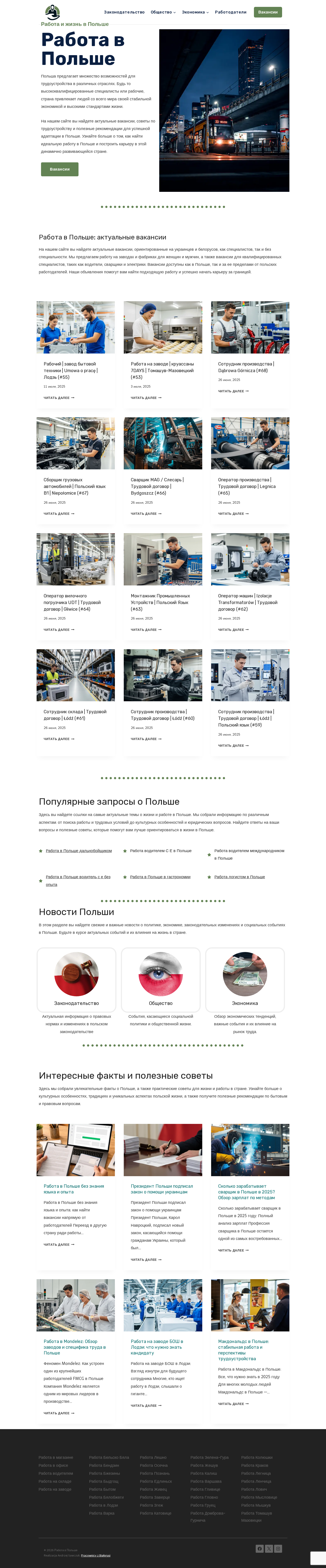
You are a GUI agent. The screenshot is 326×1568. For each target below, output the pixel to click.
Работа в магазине (56, 1457)
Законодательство (124, 12)
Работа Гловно (204, 1497)
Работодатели (230, 12)
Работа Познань (155, 1473)
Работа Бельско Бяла (109, 1457)
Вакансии (268, 12)
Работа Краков (254, 1465)
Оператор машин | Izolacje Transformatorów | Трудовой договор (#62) (247, 602)
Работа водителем (56, 1473)
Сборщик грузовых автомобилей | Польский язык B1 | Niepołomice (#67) (75, 486)
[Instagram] (278, 1549)
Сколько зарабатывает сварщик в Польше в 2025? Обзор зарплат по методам (246, 1191)
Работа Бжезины (104, 1473)
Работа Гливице (205, 1489)
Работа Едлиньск (156, 1481)
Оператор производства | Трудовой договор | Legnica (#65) (247, 486)
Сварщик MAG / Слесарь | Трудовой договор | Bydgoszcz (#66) (157, 486)
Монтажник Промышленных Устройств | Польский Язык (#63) (160, 602)
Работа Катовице (155, 1513)
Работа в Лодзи (103, 1505)
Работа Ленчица (256, 1481)
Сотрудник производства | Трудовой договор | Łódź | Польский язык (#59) (246, 718)
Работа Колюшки (257, 1457)
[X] (269, 1549)
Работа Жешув (204, 1465)
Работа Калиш (203, 1473)
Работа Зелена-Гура (209, 1457)
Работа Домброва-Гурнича (207, 1517)
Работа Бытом (102, 1489)
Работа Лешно (153, 1457)
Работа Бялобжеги (106, 1497)
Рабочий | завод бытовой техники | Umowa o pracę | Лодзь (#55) (71, 370)
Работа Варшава (206, 1481)
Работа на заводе (55, 1489)
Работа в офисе (53, 1465)
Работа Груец (202, 1505)
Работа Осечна (154, 1465)
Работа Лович (254, 1489)
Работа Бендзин (104, 1465)
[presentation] (76, 327)
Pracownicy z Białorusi (95, 1555)
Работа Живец (153, 1489)
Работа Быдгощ (103, 1481)
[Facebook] (260, 1549)
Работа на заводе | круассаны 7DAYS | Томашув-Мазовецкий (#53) (162, 370)
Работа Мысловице (259, 1497)
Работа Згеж (151, 1505)
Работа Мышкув (256, 1505)
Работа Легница (256, 1473)
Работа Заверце (155, 1497)
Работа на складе (55, 1481)
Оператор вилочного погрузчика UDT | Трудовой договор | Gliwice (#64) (72, 602)
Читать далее (58, 398)
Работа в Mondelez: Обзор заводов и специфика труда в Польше (75, 1347)
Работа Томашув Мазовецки (256, 1517)
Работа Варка (101, 1513)
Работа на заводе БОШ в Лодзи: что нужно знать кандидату (157, 1347)
